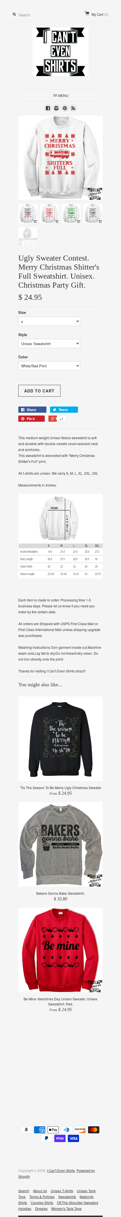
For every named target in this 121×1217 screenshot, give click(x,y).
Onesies (41, 1208)
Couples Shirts (42, 1202)
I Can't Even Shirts (61, 1170)
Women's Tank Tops (66, 1208)
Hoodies (24, 1208)
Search (23, 1190)
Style (22, 334)
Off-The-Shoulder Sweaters (77, 1202)
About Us (40, 1190)
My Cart (99, 14)
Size (22, 312)
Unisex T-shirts (62, 1190)
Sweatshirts (67, 1196)
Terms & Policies (42, 1196)
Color (23, 356)
